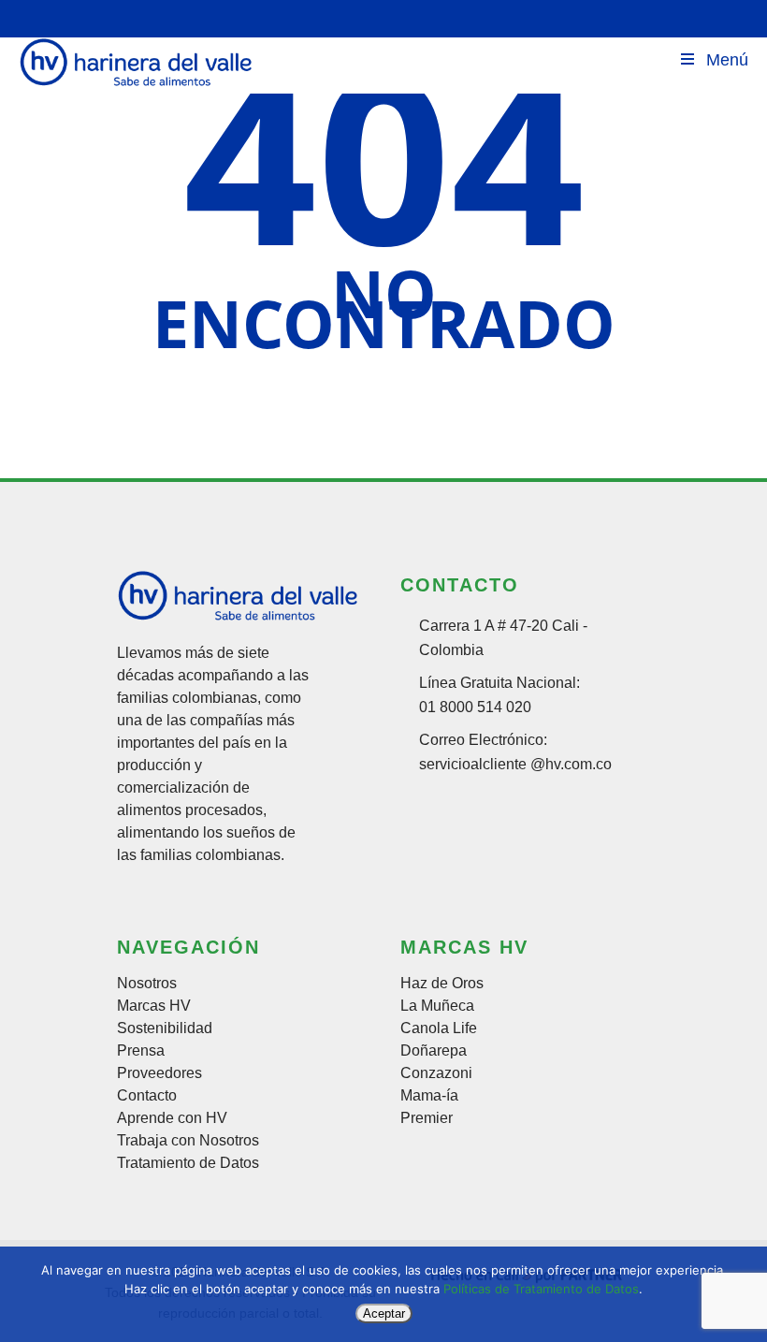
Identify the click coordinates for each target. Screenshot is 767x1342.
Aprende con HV (172, 1118)
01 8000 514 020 (475, 707)
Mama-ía (429, 1095)
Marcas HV (154, 1006)
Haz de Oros (442, 983)
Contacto (147, 1095)
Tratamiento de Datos (188, 1163)
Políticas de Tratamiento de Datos (541, 1288)
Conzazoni (436, 1073)
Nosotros (147, 983)
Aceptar (384, 1313)
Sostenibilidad (164, 1028)
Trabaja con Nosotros (188, 1140)
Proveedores (159, 1073)
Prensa (141, 1050)
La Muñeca (437, 1006)
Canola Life (438, 1028)
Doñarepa (433, 1050)
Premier (426, 1118)
